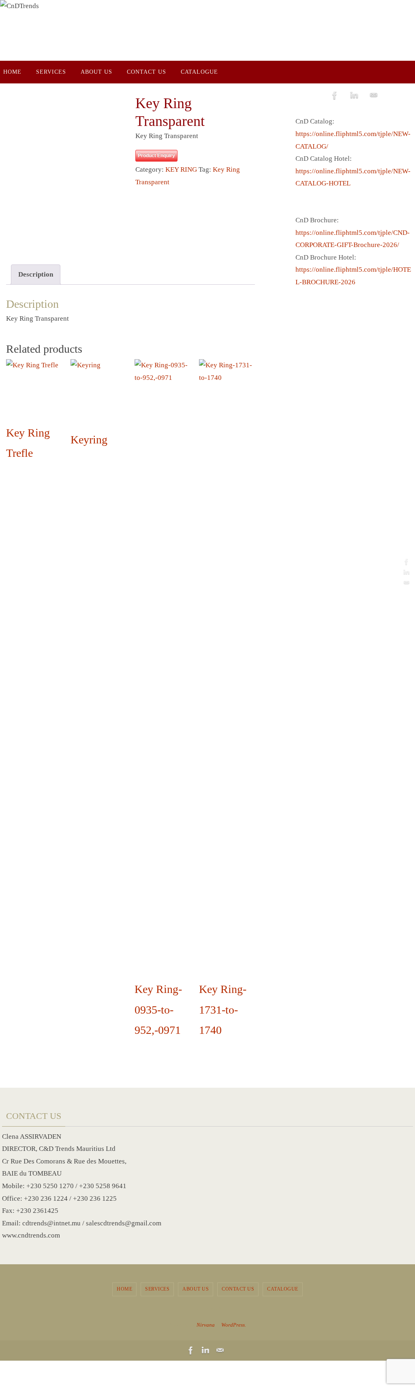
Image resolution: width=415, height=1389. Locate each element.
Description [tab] (35, 274)
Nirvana (206, 1325)
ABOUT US (195, 1289)
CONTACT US (238, 1289)
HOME (124, 1289)
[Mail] (406, 582)
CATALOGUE (282, 1289)
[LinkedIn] (406, 572)
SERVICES (157, 1289)
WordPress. (233, 1325)
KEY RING (181, 169)
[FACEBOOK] (406, 561)
